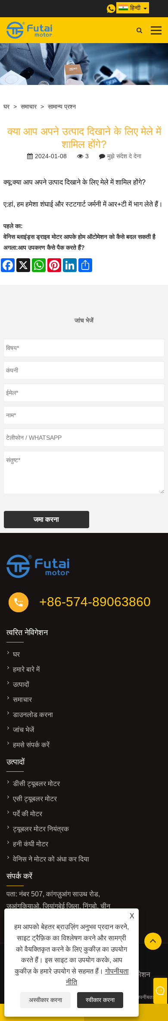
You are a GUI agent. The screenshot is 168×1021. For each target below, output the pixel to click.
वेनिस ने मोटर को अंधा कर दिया (51, 859)
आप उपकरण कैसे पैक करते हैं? (51, 247)
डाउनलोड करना (33, 714)
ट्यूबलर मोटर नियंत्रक (41, 829)
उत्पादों (21, 684)
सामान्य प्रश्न (62, 106)
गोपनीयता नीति (150, 997)
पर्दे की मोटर (27, 813)
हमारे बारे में (26, 669)
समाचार (29, 106)
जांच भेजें (23, 729)
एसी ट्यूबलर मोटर (35, 798)
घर (6, 106)
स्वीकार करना (100, 999)
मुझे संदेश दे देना (124, 156)
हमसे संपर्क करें (31, 745)
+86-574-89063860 (95, 602)
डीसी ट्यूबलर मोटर (36, 783)
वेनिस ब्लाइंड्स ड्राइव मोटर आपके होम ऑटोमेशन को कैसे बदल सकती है (79, 236)
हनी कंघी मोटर (30, 844)
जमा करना (46, 519)
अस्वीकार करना (45, 999)
